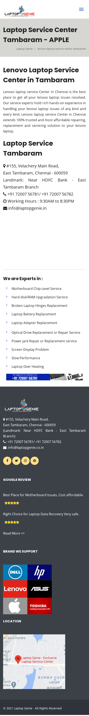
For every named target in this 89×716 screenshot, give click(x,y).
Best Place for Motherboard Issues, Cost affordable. (43, 495)
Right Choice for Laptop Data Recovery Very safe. (41, 514)
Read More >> (14, 533)
